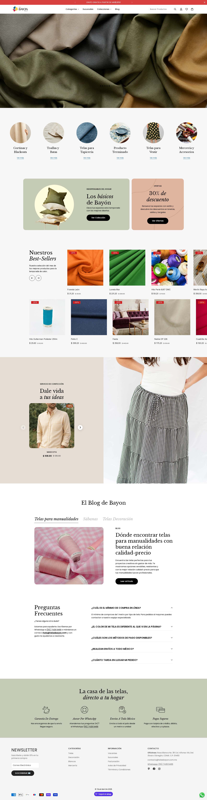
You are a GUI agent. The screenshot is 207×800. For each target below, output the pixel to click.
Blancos (72, 761)
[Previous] (75, 2)
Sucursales (88, 9)
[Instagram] (159, 769)
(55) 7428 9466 (54, 629)
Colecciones (103, 9)
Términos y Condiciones (119, 769)
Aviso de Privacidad (117, 765)
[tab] (56, 520)
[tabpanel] (103, 555)
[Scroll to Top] (202, 787)
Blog (117, 9)
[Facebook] (154, 769)
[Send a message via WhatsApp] (202, 795)
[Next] (132, 2)
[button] (192, 9)
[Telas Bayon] (20, 9)
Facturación (113, 761)
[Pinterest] (149, 769)
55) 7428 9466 (91, 726)
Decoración (73, 757)
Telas (70, 753)
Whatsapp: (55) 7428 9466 (160, 764)
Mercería (72, 765)
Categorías (71, 9)
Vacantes (112, 753)
